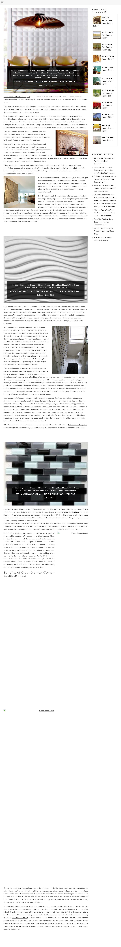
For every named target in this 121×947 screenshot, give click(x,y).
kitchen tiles (20, 533)
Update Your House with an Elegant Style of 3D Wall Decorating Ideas (105, 179)
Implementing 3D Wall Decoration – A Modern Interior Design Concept (104, 170)
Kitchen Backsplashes (66, 490)
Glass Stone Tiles (43, 73)
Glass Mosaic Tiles (26, 73)
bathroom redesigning (77, 425)
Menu (2, 2)
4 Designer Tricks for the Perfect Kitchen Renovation (104, 161)
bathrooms (23, 926)
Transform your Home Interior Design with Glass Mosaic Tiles (57, 81)
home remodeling (35, 75)
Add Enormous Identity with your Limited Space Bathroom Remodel (61, 291)
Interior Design (66, 75)
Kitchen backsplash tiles (14, 523)
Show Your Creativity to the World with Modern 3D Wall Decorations (105, 188)
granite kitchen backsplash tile (69, 512)
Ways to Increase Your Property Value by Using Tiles (104, 231)
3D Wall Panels (52, 70)
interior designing (20, 918)
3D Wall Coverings (36, 70)
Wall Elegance (20, 70)
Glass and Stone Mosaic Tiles (43, 285)
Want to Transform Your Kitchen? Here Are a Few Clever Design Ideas (104, 213)
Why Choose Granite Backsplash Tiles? (45, 494)
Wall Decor (52, 78)
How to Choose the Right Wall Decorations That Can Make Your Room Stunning (105, 197)
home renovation (50, 75)
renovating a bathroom (35, 328)
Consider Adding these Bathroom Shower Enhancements (103, 222)
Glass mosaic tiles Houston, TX (17, 97)
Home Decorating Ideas (62, 73)
